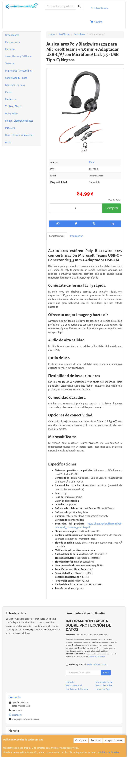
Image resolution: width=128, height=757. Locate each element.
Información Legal (104, 682)
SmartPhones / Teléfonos (18, 56)
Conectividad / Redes (16, 78)
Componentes (12, 42)
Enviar (105, 672)
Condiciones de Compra (77, 689)
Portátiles (10, 49)
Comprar (111, 208)
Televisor (10, 63)
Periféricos (10, 99)
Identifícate (101, 8)
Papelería (10, 128)
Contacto (70, 682)
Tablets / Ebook (13, 106)
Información (76, 236)
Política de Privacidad (97, 657)
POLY (91, 162)
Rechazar (96, 740)
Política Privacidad (74, 685)
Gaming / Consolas (15, 85)
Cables (8, 92)
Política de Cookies (109, 752)
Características (56, 236)
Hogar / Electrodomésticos (19, 120)
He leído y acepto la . (88, 664)
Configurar (81, 740)
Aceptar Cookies (114, 740)
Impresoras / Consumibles (18, 70)
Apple (8, 142)
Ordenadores (12, 35)
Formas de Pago (103, 689)
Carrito (98, 22)
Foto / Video (11, 113)
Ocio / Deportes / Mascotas (19, 135)
